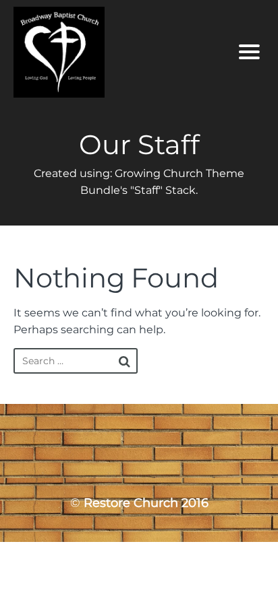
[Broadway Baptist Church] (106, 52)
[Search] (124, 361)
